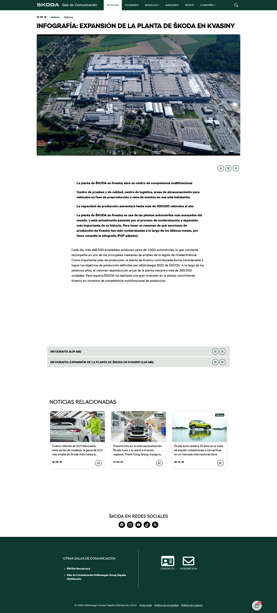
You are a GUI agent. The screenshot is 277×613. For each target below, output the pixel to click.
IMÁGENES (172, 5)
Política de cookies (191, 605)
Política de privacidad (166, 605)
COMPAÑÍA (207, 5)
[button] (236, 5)
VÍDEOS (189, 5)
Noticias (55, 17)
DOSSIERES (131, 5)
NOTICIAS (113, 5)
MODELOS (151, 5)
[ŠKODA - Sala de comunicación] (67, 5)
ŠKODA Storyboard (78, 568)
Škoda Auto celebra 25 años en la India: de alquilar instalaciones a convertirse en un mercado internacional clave (198, 450)
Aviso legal (145, 605)
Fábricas (68, 17)
